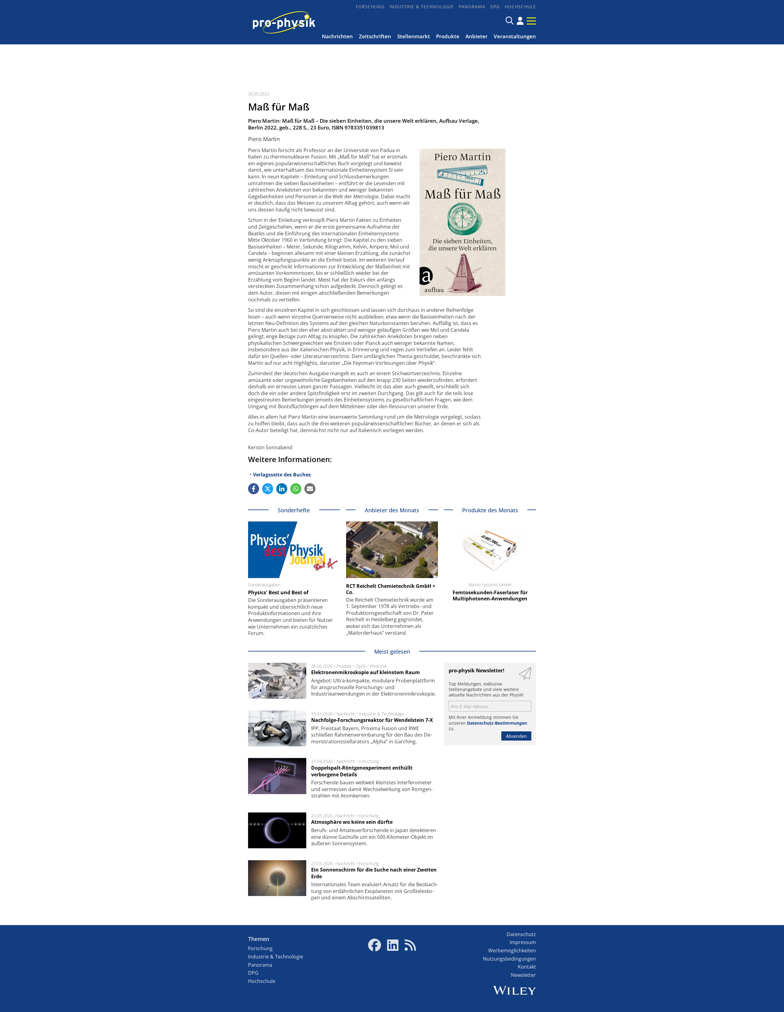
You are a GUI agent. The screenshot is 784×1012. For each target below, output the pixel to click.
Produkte (447, 36)
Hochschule (520, 6)
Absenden (516, 736)
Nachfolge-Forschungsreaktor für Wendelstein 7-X (372, 720)
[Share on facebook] (253, 488)
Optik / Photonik (371, 666)
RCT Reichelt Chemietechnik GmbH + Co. (390, 589)
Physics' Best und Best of (278, 592)
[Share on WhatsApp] (295, 488)
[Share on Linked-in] (281, 488)
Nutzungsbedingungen (509, 958)
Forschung (370, 6)
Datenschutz (521, 934)
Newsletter (523, 975)
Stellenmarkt (413, 36)
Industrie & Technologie (422, 6)
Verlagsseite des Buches (282, 474)
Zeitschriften (375, 36)
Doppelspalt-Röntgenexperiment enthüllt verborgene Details (362, 771)
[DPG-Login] (520, 21)
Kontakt (527, 966)
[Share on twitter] (267, 488)
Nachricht (346, 714)
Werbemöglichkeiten (512, 950)
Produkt (344, 666)
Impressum (523, 942)
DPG (495, 6)
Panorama (472, 6)
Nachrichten (337, 36)
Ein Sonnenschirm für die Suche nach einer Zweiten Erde (374, 873)
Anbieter (477, 36)
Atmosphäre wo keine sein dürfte (352, 822)
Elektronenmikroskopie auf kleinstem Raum (365, 672)
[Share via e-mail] (309, 488)
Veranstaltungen (515, 36)
